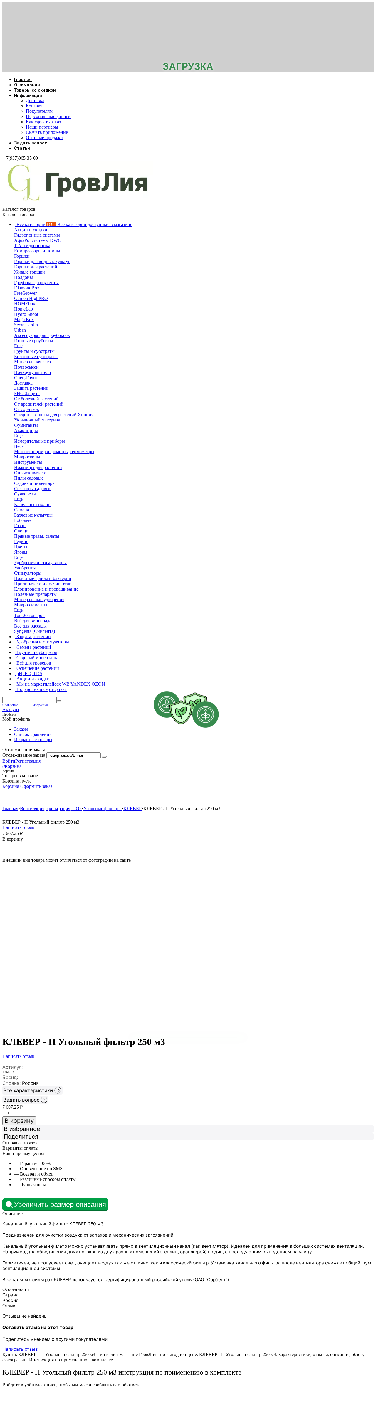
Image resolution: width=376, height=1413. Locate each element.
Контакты (36, 105)
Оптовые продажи (44, 137)
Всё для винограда (207, 797)
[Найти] (59, 701)
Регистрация (28, 760)
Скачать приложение (47, 132)
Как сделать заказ (43, 121)
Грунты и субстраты (293, 797)
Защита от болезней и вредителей (109, 797)
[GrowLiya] (77, 203)
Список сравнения (32, 734)
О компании (27, 84)
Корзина (10, 786)
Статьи (22, 148)
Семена (165, 797)
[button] (188, 1136)
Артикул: (12, 1067)
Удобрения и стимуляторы (37, 797)
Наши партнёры (42, 126)
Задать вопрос (30, 143)
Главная (23, 79)
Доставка (35, 100)
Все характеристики (28, 1090)
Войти (8, 760)
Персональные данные (48, 116)
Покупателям (39, 111)
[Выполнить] (104, 757)
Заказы (21, 728)
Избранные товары (33, 739)
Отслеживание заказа (23, 755)
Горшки (249, 797)
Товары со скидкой (35, 90)
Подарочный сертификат (352, 797)
